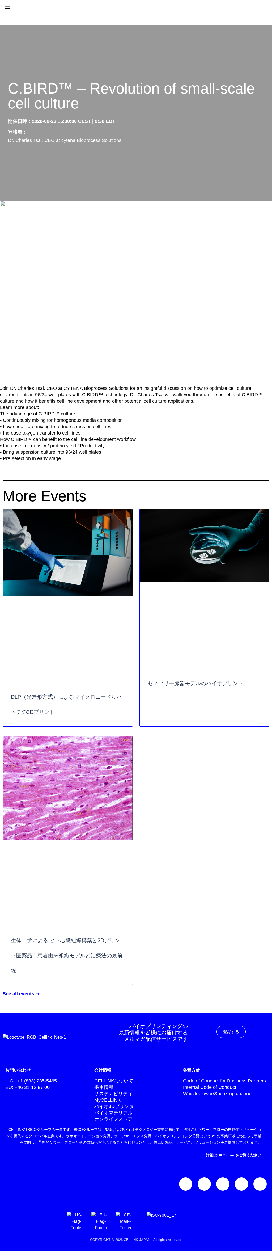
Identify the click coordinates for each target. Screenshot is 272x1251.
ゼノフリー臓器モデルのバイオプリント (195, 683)
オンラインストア (113, 1119)
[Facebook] (223, 1184)
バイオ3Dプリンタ (114, 1106)
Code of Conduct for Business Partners (224, 1081)
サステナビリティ (113, 1093)
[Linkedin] (185, 1184)
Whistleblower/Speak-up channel (218, 1093)
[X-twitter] (241, 1184)
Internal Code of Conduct (209, 1087)
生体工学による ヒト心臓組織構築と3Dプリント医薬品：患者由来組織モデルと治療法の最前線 (66, 955)
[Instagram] (204, 1184)
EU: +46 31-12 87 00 (27, 1087)
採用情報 (103, 1087)
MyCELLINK (107, 1100)
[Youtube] (260, 1184)
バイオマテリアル (113, 1112)
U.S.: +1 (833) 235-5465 (31, 1081)
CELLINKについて (113, 1081)
